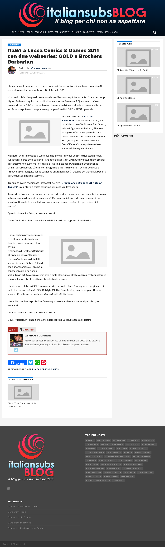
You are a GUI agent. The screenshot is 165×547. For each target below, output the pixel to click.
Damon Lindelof (107, 460)
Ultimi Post (28, 329)
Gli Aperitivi (119, 440)
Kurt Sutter (125, 460)
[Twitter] (16, 350)
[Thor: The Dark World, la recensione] (23, 399)
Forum (100, 32)
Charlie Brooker (133, 464)
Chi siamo (76, 32)
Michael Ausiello (138, 448)
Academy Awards (132, 469)
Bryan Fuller (111, 477)
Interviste (53, 32)
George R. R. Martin (111, 464)
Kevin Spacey (113, 469)
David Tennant (142, 452)
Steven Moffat (106, 448)
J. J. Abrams (92, 444)
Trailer (104, 444)
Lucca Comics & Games (45, 369)
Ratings (90, 440)
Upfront (90, 448)
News (21, 32)
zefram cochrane (38, 68)
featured (122, 448)
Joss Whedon (132, 444)
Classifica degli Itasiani (117, 456)
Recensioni (40, 32)
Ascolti (29, 32)
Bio (13, 329)
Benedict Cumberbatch (98, 481)
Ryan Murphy (148, 444)
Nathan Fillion (93, 477)
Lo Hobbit (118, 481)
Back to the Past (95, 469)
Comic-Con (133, 440)
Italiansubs (111, 32)
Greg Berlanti (93, 473)
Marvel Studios (94, 456)
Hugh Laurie (92, 464)
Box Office (129, 473)
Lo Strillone (103, 440)
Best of (128, 452)
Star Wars (117, 444)
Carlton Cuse (145, 473)
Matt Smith (140, 460)
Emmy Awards (114, 452)
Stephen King (127, 477)
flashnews (148, 440)
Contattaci (89, 32)
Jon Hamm (91, 460)
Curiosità (65, 32)
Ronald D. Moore (112, 473)
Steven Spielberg (95, 452)
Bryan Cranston (141, 456)
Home (13, 32)
